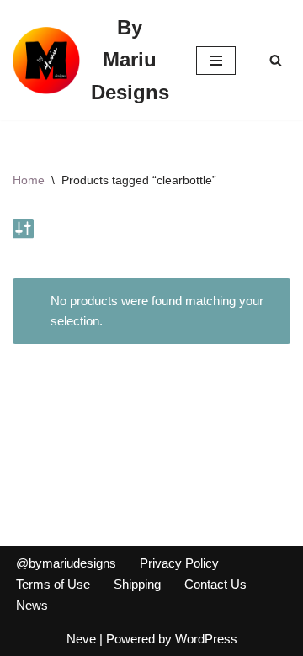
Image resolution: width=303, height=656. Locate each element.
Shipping (137, 584)
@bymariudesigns (66, 563)
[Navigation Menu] (216, 60)
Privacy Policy (179, 563)
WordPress (206, 639)
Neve (81, 639)
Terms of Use (53, 584)
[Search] (275, 60)
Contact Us (215, 584)
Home (29, 180)
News (32, 605)
